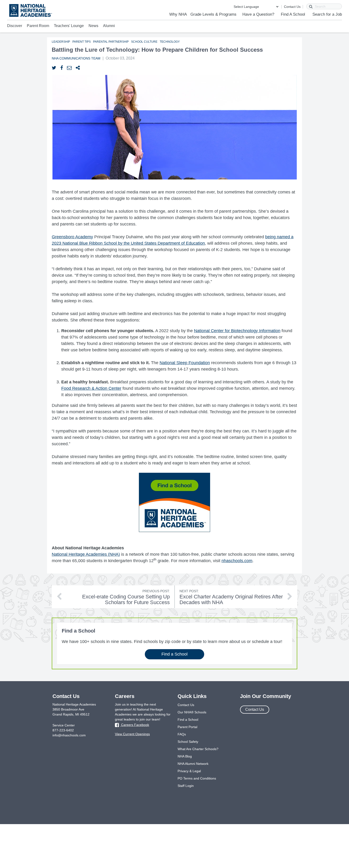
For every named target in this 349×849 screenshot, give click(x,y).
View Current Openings (132, 734)
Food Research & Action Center (91, 388)
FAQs (182, 734)
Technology (170, 41)
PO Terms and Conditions (197, 778)
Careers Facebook (134, 725)
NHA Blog (185, 756)
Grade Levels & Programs (213, 14)
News (93, 26)
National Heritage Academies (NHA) (86, 554)
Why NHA (178, 14)
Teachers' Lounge (69, 26)
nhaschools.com (237, 560)
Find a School (174, 654)
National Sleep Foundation (185, 362)
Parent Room (38, 26)
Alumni (109, 26)
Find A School (293, 14)
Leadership (61, 41)
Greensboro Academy (72, 236)
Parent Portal (187, 727)
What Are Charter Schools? (198, 749)
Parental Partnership (111, 41)
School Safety (188, 741)
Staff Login (186, 786)
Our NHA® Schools (192, 712)
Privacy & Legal (189, 771)
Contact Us (292, 7)
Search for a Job (327, 14)
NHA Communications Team (76, 58)
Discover (14, 26)
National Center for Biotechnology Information (237, 330)
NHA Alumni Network (193, 764)
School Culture (144, 41)
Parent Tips (81, 41)
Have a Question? (258, 14)
